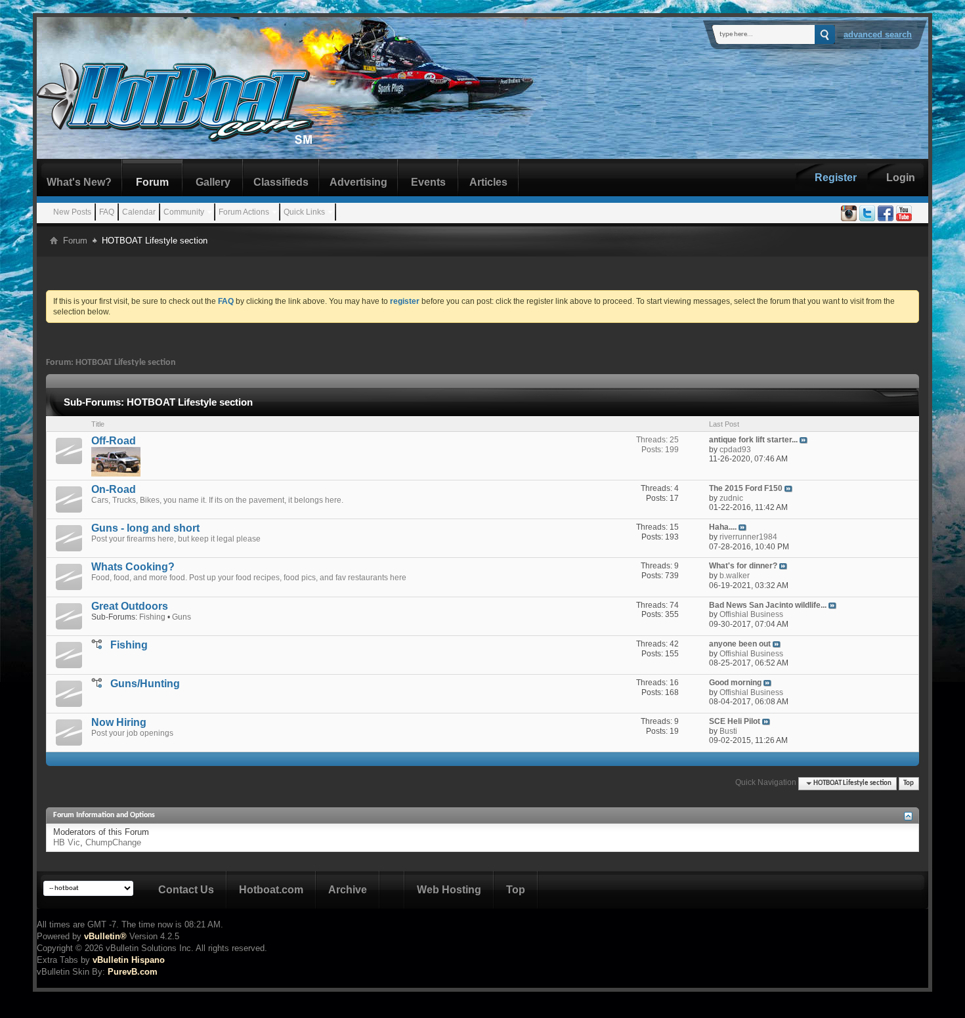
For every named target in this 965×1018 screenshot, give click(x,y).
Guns (181, 617)
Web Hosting (449, 889)
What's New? (79, 182)
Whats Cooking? (133, 566)
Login (900, 177)
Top (908, 783)
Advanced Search (878, 34)
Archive (347, 889)
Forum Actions (244, 212)
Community (183, 212)
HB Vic (66, 842)
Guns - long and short (145, 528)
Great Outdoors (129, 606)
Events (428, 182)
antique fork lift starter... (753, 439)
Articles (488, 182)
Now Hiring (118, 722)
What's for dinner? (743, 565)
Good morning (735, 682)
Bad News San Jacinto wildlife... (767, 605)
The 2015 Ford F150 (746, 488)
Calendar (139, 212)
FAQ (106, 212)
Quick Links (304, 212)
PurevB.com (133, 972)
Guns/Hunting (145, 683)
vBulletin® (105, 936)
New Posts (72, 212)
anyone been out (740, 643)
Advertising (358, 182)
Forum (152, 182)
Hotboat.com (271, 889)
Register (836, 177)
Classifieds (281, 182)
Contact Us (186, 889)
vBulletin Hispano (129, 960)
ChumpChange (113, 842)
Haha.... (723, 527)
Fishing (152, 617)
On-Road (113, 489)
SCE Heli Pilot (734, 721)
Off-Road (113, 440)
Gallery (213, 182)
